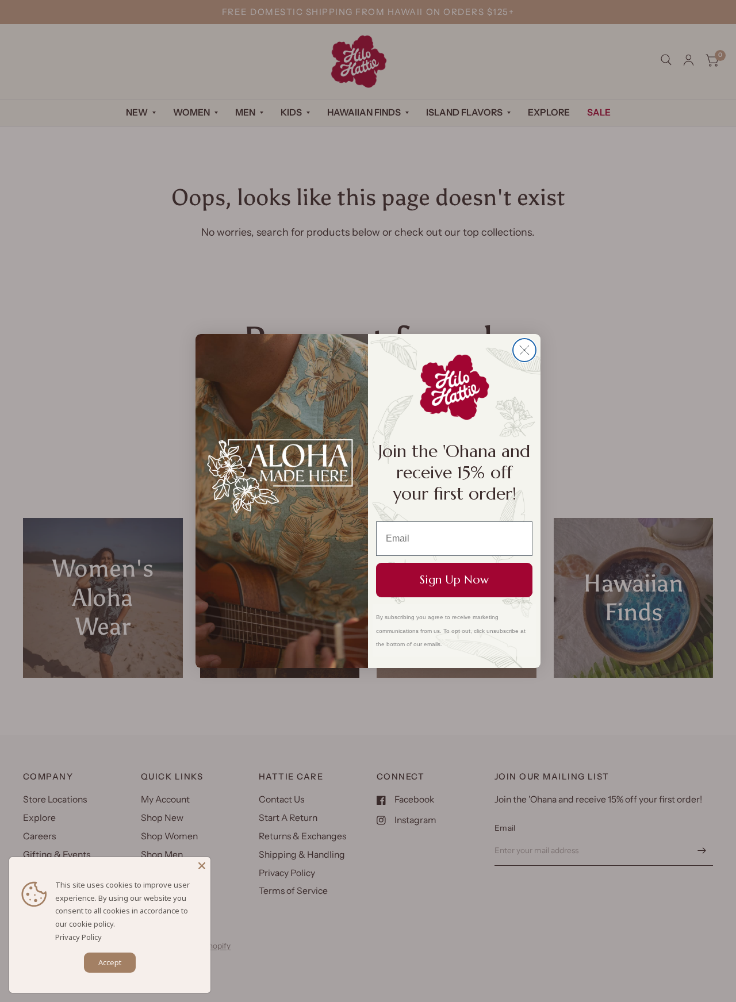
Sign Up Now (454, 580)
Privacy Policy (78, 937)
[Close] (202, 866)
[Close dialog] (524, 350)
